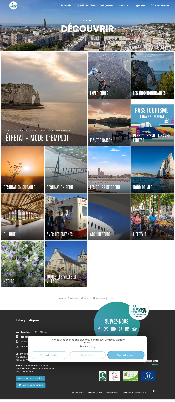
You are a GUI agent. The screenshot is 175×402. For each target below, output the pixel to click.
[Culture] (22, 216)
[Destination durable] (22, 169)
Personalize (87, 355)
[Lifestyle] (152, 216)
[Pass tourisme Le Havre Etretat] (152, 122)
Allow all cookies (126, 355)
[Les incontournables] (152, 75)
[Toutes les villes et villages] (66, 264)
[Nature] (22, 264)
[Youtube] (113, 329)
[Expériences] (109, 75)
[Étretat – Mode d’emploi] (44, 99)
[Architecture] (109, 216)
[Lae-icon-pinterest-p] (120, 329)
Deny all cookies (49, 355)
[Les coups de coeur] (109, 169)
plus (111, 298)
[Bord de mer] (152, 169)
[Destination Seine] (66, 169)
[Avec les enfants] (66, 216)
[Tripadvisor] (134, 329)
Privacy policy (87, 346)
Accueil (87, 20)
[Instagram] (106, 329)
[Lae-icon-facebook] (99, 329)
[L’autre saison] (109, 122)
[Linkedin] (127, 329)
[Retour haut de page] (168, 386)
